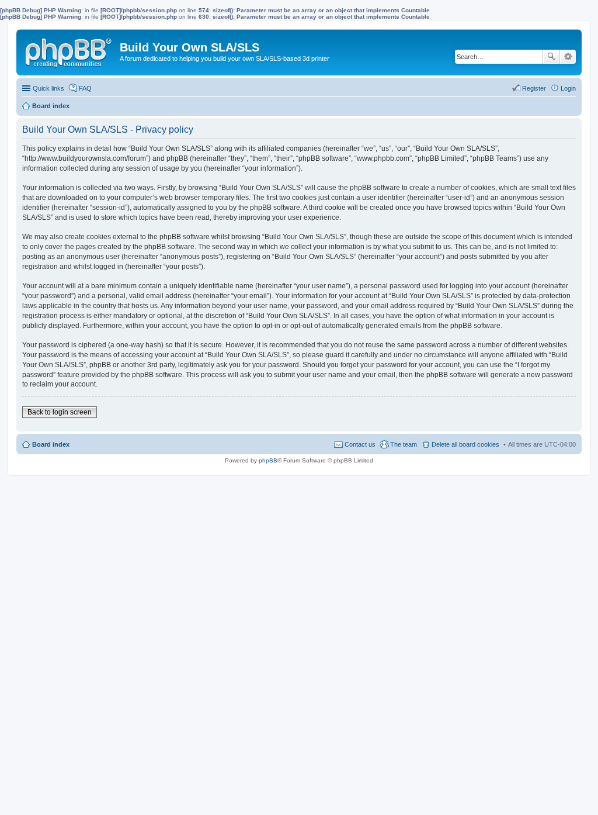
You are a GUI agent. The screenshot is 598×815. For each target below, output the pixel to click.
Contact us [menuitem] (360, 444)
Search (551, 57)
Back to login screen (59, 412)
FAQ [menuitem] (85, 88)
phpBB (268, 460)
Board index (50, 444)
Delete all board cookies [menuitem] (465, 444)
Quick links (48, 88)
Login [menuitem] (568, 88)
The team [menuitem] (403, 444)
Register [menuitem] (534, 88)
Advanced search (568, 57)
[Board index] (69, 50)
